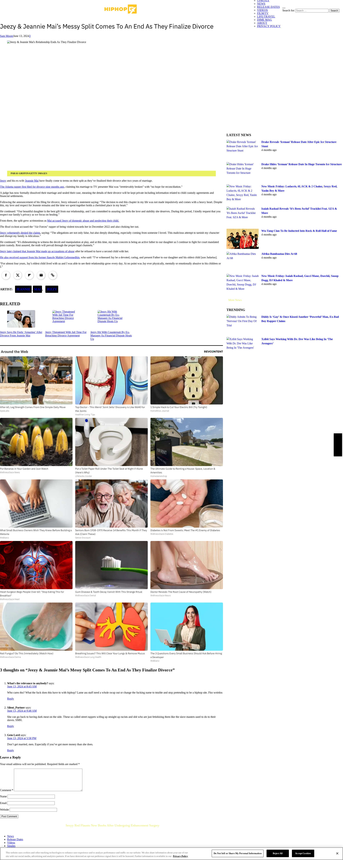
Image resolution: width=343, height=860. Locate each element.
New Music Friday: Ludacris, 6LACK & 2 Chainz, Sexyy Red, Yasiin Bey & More (299, 188)
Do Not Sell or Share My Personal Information (238, 853)
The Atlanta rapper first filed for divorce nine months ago (32, 186)
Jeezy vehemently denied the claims (20, 232)
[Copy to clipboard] (53, 275)
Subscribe (338, 445)
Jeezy (3, 180)
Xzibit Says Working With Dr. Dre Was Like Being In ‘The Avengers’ (297, 341)
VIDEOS (262, 10)
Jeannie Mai (32, 180)
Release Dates (15, 839)
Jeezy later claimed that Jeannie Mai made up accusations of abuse (37, 251)
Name (3, 796)
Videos (11, 842)
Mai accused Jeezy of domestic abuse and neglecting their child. (83, 220)
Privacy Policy (180, 856)
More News (235, 300)
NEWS (261, 3)
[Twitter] (18, 275)
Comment (6, 790)
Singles (11, 845)
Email (3, 803)
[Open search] (283, 8)
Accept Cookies (303, 853)
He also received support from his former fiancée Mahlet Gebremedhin (39, 257)
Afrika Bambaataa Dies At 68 (279, 253)
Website (4, 809)
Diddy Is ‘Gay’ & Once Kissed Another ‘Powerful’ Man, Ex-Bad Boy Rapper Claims (300, 319)
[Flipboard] (29, 275)
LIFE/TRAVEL (266, 16)
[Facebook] (6, 275)
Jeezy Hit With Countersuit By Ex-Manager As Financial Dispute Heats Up (111, 335)
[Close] (337, 853)
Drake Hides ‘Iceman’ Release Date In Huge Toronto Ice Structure (301, 164)
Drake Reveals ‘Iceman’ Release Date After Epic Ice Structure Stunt (298, 144)
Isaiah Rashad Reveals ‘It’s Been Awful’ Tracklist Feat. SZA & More (299, 210)
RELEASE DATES (268, 6)
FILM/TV (263, 13)
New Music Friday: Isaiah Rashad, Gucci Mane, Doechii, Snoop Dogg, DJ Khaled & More (300, 278)
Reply (10, 698)
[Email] (41, 275)
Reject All (278, 853)
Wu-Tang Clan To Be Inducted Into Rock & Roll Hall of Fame (299, 230)
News (10, 836)
